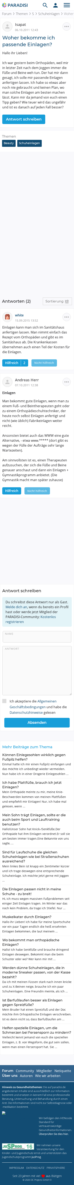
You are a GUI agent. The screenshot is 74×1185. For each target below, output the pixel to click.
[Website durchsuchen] (45, 5)
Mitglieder (44, 1071)
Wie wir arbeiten (47, 1076)
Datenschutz (35, 1168)
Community (25, 1071)
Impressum (16, 1168)
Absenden (37, 722)
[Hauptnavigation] (67, 5)
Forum (7, 13)
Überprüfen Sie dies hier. (54, 1134)
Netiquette (62, 1071)
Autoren (26, 1076)
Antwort (12, 649)
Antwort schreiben (24, 119)
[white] (8, 317)
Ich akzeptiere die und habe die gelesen (38, 707)
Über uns (9, 1076)
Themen (22, 13)
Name (9, 634)
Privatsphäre (56, 1168)
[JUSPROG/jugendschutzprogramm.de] (18, 1146)
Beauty (9, 143)
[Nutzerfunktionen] (55, 5)
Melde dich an (16, 607)
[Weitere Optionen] (66, 26)
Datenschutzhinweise (26, 712)
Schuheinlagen (49, 13)
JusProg (36, 1157)
